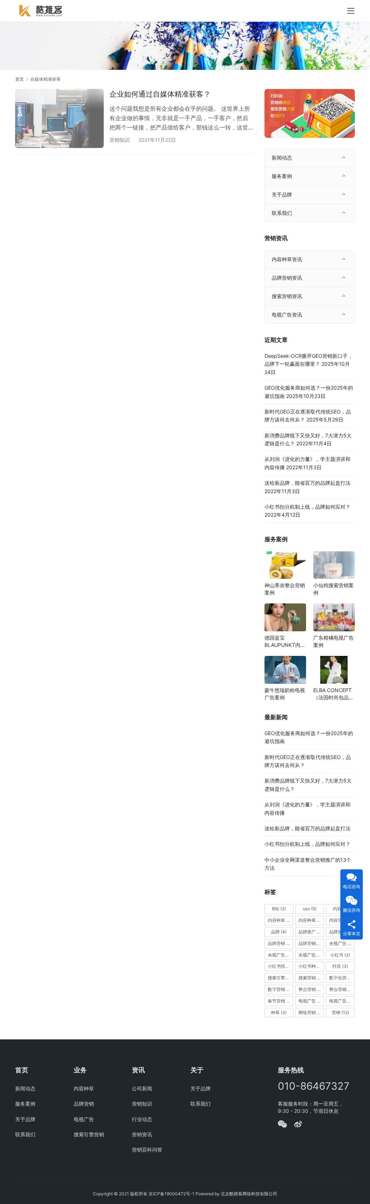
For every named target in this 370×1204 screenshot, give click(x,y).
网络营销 (310, 1012)
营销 (340, 1012)
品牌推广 (310, 931)
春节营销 (280, 1001)
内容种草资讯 (287, 259)
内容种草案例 (311, 920)
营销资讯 (142, 1134)
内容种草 (280, 920)
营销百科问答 (147, 1149)
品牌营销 (280, 943)
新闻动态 (282, 157)
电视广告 (310, 1001)
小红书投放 (280, 966)
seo (310, 908)
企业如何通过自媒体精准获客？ (160, 94)
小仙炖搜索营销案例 (333, 588)
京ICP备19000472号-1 (171, 1193)
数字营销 (280, 989)
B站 (279, 908)
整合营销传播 (342, 989)
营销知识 (119, 140)
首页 (19, 79)
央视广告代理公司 (280, 955)
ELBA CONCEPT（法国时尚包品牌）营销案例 (332, 694)
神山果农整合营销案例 (284, 588)
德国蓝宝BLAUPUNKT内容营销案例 (284, 642)
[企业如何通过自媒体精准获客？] (59, 118)
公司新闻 (142, 1088)
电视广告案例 (342, 1001)
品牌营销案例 (311, 943)
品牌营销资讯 (287, 278)
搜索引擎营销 (280, 977)
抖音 (340, 966)
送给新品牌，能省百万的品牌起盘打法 (307, 483)
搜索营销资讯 (287, 296)
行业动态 (142, 1119)
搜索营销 (310, 977)
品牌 (279, 931)
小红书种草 (311, 966)
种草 (279, 1012)
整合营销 (311, 989)
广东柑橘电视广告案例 (333, 641)
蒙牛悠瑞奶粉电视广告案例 (284, 693)
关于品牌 (282, 194)
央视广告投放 (311, 955)
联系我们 (282, 213)
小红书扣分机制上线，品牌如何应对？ (307, 507)
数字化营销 (342, 977)
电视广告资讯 (287, 314)
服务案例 (282, 176)
